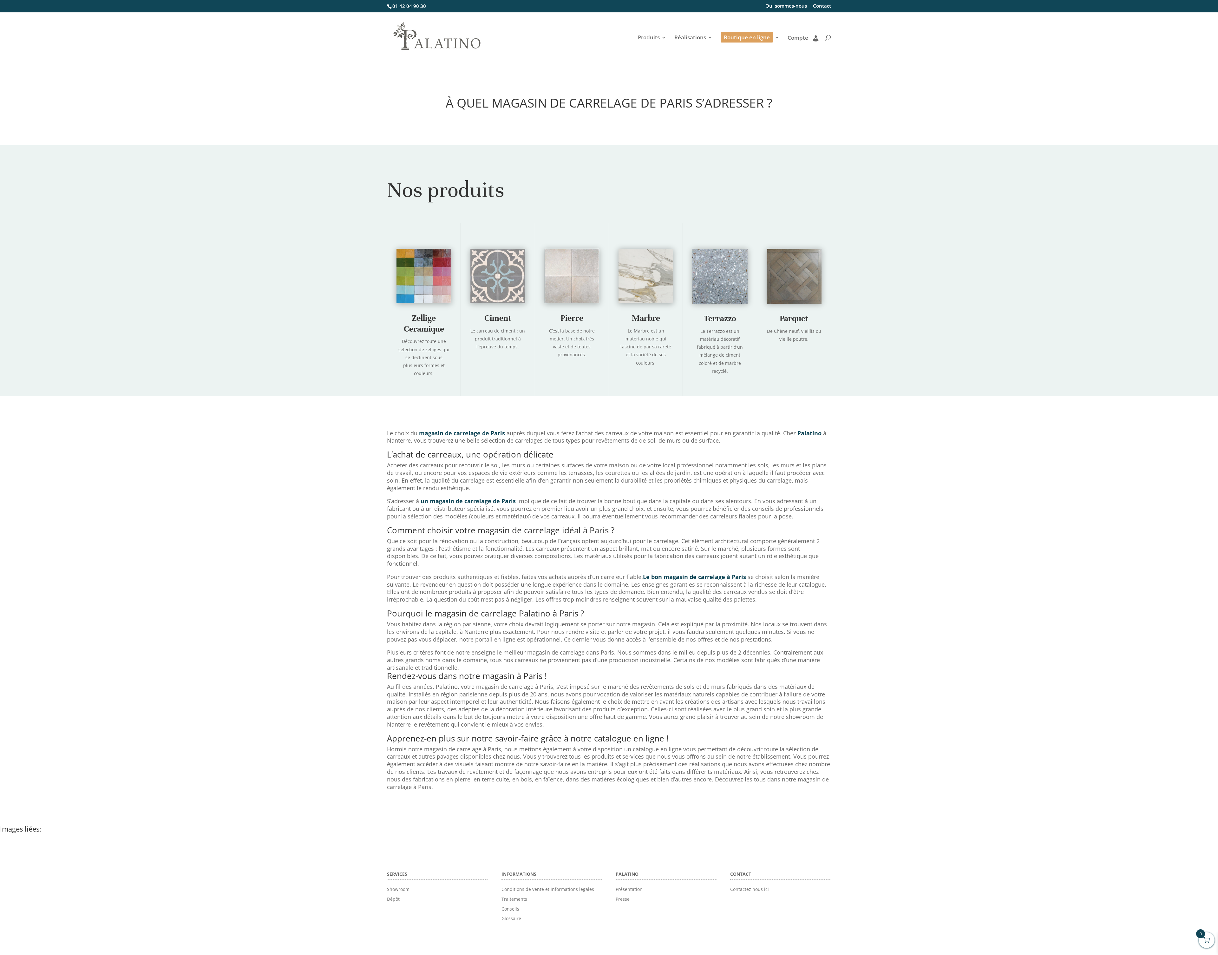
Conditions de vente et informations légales (547, 889)
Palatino (809, 433)
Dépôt (393, 899)
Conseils (510, 909)
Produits (649, 38)
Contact (822, 6)
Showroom (398, 889)
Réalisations (690, 38)
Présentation (629, 889)
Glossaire (511, 918)
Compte (798, 38)
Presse (623, 899)
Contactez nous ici (749, 889)
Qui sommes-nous (786, 6)
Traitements (514, 899)
